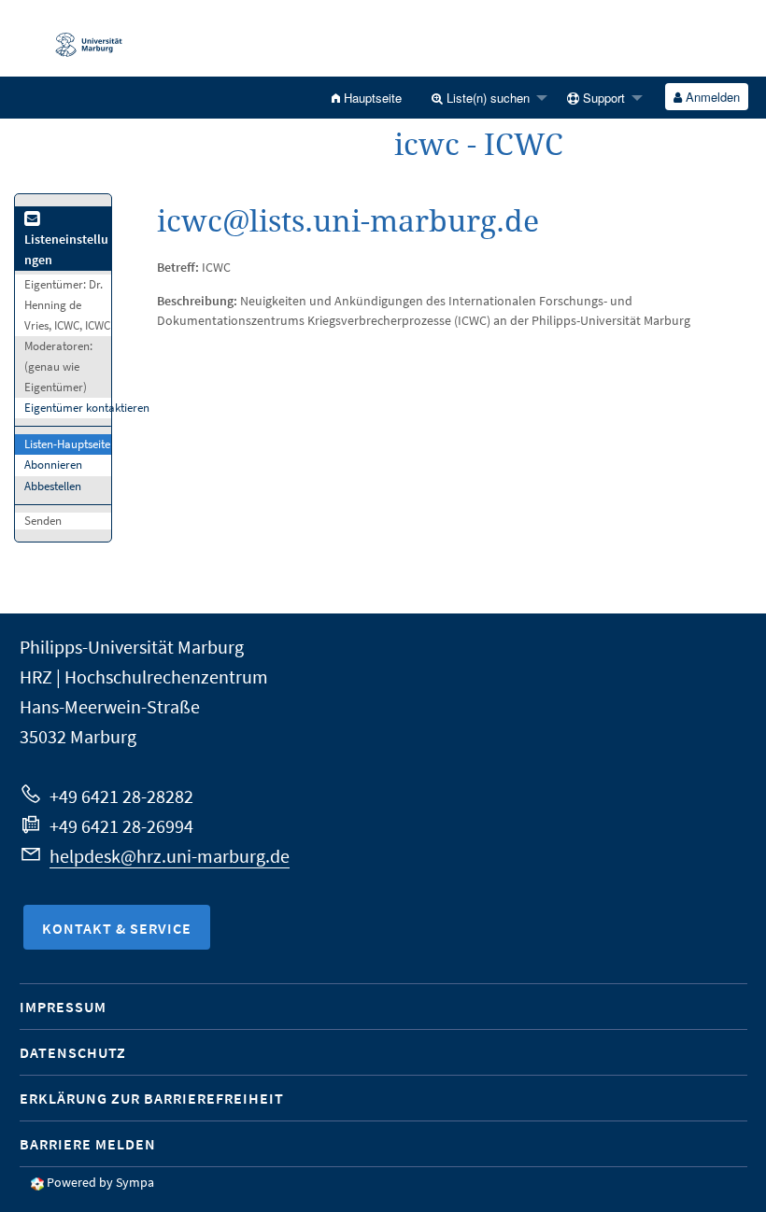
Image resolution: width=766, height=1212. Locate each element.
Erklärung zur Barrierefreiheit (152, 1098)
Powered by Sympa (100, 1182)
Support (602, 97)
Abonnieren (53, 464)
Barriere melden (88, 1143)
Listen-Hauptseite (67, 444)
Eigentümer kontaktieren (86, 408)
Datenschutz (73, 1052)
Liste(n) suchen (486, 97)
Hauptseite (371, 97)
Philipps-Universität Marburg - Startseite (79, 38)
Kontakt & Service (117, 928)
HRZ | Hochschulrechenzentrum (144, 676)
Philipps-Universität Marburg (132, 646)
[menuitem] (367, 98)
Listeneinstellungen (66, 249)
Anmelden (711, 97)
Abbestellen (52, 486)
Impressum (63, 1006)
